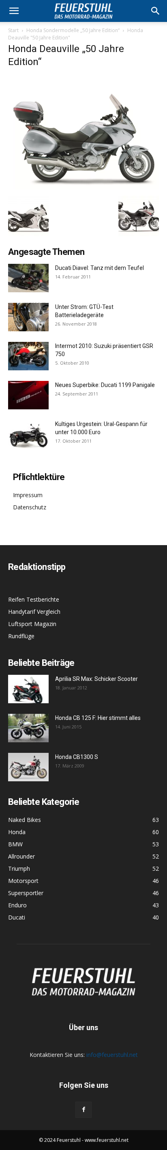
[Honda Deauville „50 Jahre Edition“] (83, 187)
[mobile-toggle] (14, 11)
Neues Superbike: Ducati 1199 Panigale (105, 385)
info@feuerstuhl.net (112, 1055)
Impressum (28, 495)
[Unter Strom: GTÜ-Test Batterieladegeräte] (28, 317)
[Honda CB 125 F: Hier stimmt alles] (28, 728)
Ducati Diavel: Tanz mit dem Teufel (99, 268)
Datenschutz (29, 507)
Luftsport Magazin (32, 624)
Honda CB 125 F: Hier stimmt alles (98, 718)
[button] (155, 11)
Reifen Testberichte (33, 599)
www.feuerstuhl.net (106, 1140)
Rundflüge (21, 636)
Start (13, 30)
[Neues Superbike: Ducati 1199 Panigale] (28, 395)
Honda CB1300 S (76, 757)
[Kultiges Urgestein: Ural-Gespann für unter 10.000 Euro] (28, 434)
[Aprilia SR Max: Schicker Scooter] (28, 689)
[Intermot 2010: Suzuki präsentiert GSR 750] (28, 356)
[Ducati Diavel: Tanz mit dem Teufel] (28, 278)
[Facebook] (83, 1110)
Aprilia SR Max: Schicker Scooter (96, 679)
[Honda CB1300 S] (28, 767)
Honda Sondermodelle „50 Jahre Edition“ (73, 30)
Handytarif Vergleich (34, 611)
